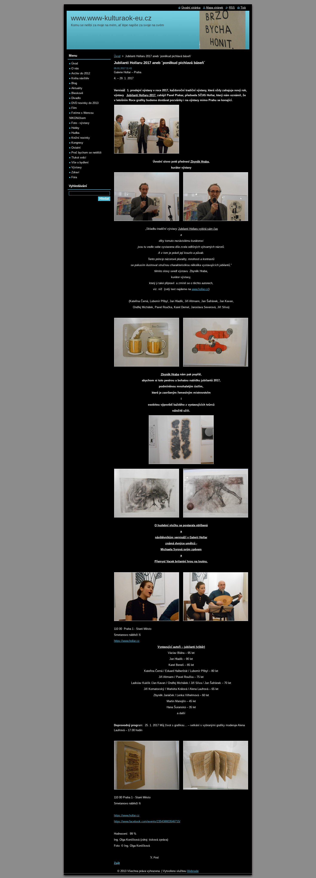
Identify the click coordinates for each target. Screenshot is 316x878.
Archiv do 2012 (80, 73)
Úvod (117, 56)
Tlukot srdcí (78, 157)
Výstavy (76, 167)
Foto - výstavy (80, 123)
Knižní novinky (80, 137)
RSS (232, 7)
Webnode (193, 871)
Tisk (243, 7)
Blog (74, 83)
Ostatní (76, 147)
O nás (75, 68)
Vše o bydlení (80, 162)
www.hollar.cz (200, 289)
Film (74, 108)
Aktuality (76, 88)
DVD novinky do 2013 (84, 103)
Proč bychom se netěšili (86, 152)
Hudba (75, 132)
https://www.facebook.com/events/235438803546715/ (147, 821)
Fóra (74, 177)
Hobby (75, 127)
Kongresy (77, 142)
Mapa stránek (214, 7)
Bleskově (77, 93)
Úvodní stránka (190, 7)
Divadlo (76, 98)
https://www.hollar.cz (127, 640)
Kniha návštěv (80, 78)
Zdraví (75, 172)
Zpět (117, 863)
